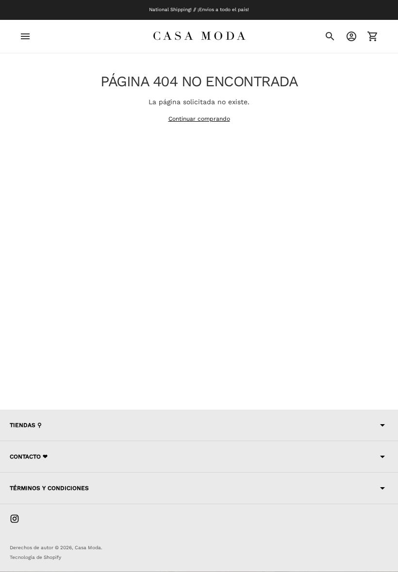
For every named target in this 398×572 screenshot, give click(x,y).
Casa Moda (88, 547)
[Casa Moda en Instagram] (14, 519)
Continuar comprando (199, 118)
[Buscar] (330, 36)
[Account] (351, 36)
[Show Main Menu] (25, 36)
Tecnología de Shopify (35, 557)
